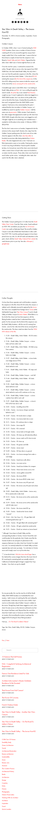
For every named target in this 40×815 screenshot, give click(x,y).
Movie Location (20, 36)
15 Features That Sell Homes (12, 657)
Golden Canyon (25, 110)
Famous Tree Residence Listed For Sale (15, 673)
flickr (17, 90)
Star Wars (8, 627)
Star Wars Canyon (22, 312)
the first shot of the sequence (23, 79)
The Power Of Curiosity (10, 698)
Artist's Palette (21, 60)
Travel (35, 36)
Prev (3, 640)
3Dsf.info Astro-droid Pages (23, 554)
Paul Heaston (31, 93)
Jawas (35, 307)
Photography (6, 38)
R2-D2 (35, 76)
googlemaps (5, 244)
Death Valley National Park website (25, 239)
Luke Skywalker (27, 136)
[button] (6, 166)
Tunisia (31, 309)
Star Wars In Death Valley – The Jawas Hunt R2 (19, 731)
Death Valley (11, 60)
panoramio (13, 112)
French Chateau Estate (10, 705)
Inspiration (29, 36)
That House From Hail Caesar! (12, 690)
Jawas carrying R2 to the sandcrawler (24, 84)
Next (7, 640)
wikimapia (29, 241)
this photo (14, 93)
